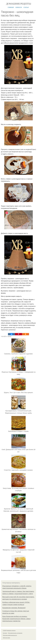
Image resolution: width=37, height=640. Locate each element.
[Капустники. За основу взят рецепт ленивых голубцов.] (18, 486)
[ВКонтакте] (11, 334)
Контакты (5, 633)
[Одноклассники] (25, 334)
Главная (11, 7)
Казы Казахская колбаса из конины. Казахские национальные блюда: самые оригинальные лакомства (16, 619)
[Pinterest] (18, 334)
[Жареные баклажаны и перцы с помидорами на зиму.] (18, 370)
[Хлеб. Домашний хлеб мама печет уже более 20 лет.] (18, 447)
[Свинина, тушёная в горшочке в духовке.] (18, 351)
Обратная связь (6, 637)
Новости (18, 7)
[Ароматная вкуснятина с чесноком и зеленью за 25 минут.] (18, 527)
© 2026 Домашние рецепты (9, 630)
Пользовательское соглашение (15, 633)
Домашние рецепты (18, 3)
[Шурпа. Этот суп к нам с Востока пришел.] (18, 390)
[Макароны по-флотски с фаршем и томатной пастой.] (18, 547)
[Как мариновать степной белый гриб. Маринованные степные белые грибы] (18, 408)
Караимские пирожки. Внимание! (14, 608)
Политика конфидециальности (10, 635)
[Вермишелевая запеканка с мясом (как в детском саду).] (18, 568)
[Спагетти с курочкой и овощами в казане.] (18, 468)
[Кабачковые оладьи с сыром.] (18, 429)
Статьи (26, 7)
